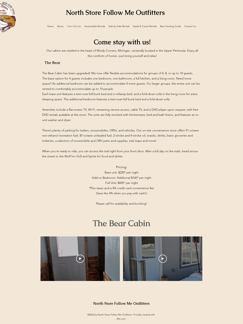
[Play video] (80, 259)
